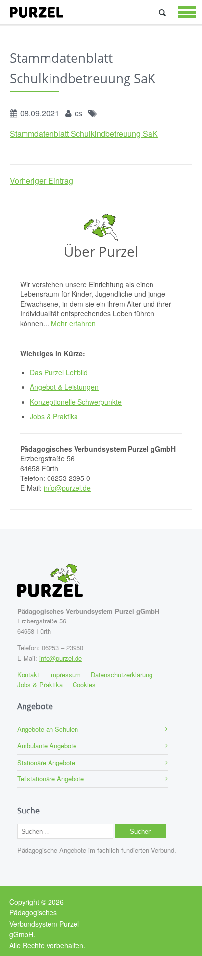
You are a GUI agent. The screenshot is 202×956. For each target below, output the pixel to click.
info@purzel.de (67, 488)
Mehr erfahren (73, 323)
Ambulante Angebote (46, 745)
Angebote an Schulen (47, 729)
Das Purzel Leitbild (59, 372)
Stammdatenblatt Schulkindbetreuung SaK (84, 133)
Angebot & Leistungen (64, 387)
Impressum (65, 674)
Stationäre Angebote (46, 762)
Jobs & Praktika (54, 416)
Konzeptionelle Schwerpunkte (76, 401)
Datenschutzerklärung (121, 674)
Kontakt (28, 674)
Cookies (84, 684)
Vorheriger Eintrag (41, 180)
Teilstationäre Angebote (50, 778)
